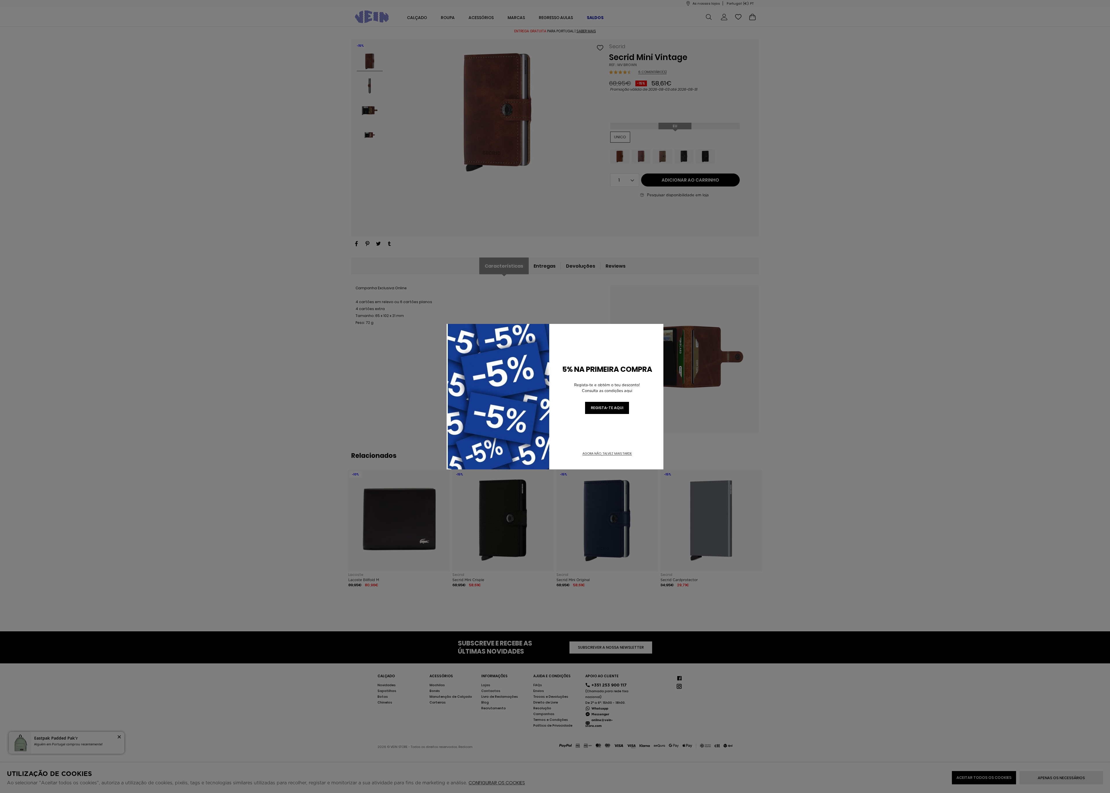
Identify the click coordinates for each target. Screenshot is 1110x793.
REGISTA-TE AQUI (607, 408)
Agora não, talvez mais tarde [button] (607, 454)
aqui (628, 391)
